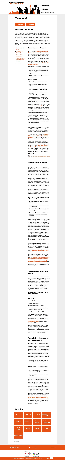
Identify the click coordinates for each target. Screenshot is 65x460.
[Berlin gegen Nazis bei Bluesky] (29, 447)
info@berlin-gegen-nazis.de (15, 447)
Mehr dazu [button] (40, 458)
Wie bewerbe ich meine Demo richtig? (20, 55)
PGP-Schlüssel (53, 447)
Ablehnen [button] (47, 458)
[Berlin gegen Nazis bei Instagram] (32, 447)
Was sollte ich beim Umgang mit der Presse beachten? (20, 59)
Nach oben (18, 63)
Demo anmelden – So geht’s (20, 48)
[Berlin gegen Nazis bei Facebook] (35, 447)
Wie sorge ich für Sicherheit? (19, 52)
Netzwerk (52, 12)
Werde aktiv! (47, 12)
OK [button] (51, 458)
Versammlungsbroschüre (37, 105)
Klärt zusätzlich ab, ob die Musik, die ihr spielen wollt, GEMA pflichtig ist (38, 136)
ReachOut (46, 249)
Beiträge (42, 12)
